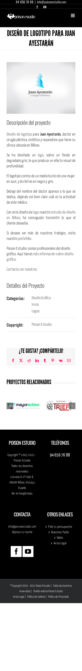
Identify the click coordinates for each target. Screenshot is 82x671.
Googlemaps (26, 493)
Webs (60, 537)
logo (41, 155)
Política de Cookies (36, 596)
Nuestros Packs (60, 532)
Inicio (35, 305)
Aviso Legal (60, 543)
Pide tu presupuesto (60, 526)
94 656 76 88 (60, 455)
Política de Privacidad (58, 596)
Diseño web (39, 591)
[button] (10, 406)
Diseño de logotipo (19, 134)
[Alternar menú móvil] (73, 15)
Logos (36, 311)
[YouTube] (28, 551)
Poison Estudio (42, 325)
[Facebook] (16, 551)
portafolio (24, 239)
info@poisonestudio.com (22, 526)
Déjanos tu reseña (22, 532)
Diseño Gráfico (41, 298)
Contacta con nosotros (22, 269)
